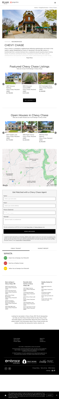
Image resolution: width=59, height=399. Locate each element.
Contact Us (42, 341)
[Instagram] (9, 369)
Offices (41, 340)
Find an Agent (17, 341)
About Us (42, 338)
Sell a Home (16, 340)
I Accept (49, 395)
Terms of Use (44, 368)
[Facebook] (6, 369)
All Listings (29, 100)
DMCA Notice (51, 368)
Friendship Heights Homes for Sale (46, 293)
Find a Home (17, 338)
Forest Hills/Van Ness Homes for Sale (46, 299)
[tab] (15, 248)
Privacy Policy (30, 227)
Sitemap (48, 370)
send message (29, 231)
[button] (29, 167)
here (53, 237)
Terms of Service (38, 227)
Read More (29, 57)
